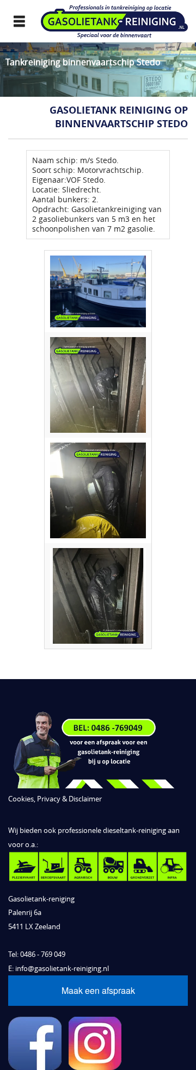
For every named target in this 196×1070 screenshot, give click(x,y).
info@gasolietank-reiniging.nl (62, 968)
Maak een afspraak (98, 990)
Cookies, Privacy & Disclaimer (55, 799)
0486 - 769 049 (42, 954)
